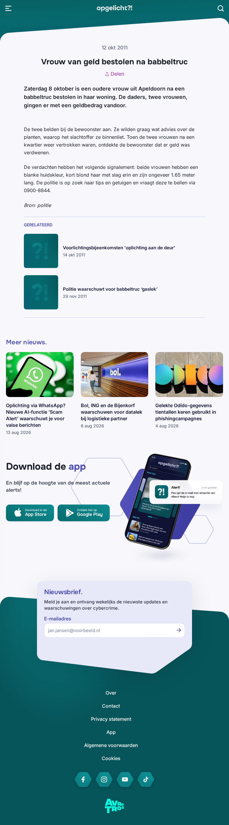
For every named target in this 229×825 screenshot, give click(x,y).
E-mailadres (57, 619)
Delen (117, 74)
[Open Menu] (8, 8)
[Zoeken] (220, 8)
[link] (114, 8)
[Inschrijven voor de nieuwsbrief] (178, 630)
